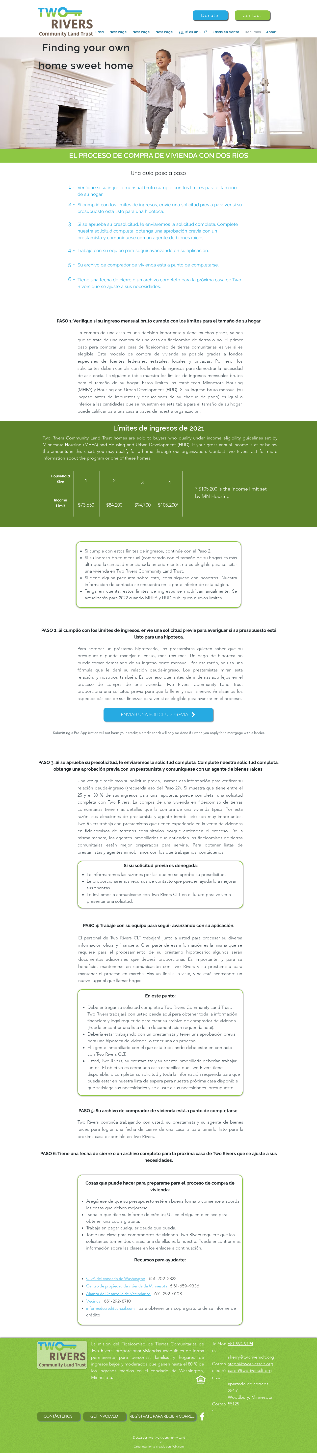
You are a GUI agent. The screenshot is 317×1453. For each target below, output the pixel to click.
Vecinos (93, 1301)
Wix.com (178, 1446)
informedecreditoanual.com (110, 1308)
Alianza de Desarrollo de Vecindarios (118, 1293)
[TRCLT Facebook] (202, 1416)
